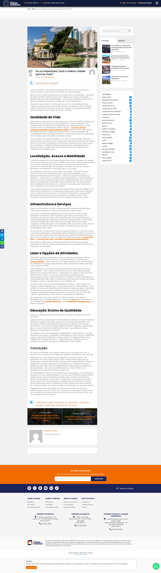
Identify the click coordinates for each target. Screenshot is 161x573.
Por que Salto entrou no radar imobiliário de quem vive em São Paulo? (45, 418)
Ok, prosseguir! (31, 567)
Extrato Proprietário (69, 507)
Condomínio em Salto (109, 109)
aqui (73, 299)
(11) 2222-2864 (82, 526)
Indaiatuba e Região (42, 83)
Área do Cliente (127, 488)
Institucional (106, 135)
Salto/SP (104, 155)
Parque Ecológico (37, 261)
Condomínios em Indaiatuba (111, 111)
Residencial (30, 502)
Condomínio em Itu (108, 106)
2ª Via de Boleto (68, 504)
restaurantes (39, 405)
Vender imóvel (106, 161)
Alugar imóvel (106, 97)
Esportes (105, 126)
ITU (66, 402)
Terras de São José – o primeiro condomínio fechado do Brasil (62, 239)
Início (29, 9)
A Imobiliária (85, 502)
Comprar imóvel (107, 103)
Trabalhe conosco (87, 504)
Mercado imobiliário (108, 149)
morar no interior (73, 402)
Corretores (105, 117)
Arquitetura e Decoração (110, 100)
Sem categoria (107, 158)
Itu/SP (104, 140)
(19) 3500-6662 (117, 529)
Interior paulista (53, 83)
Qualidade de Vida (108, 152)
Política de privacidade (80, 554)
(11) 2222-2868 (46, 524)
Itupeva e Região (107, 143)
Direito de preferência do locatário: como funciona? (120, 57)
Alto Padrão (31, 504)
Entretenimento (107, 123)
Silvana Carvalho (50, 405)
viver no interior (72, 405)
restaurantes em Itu (52, 301)
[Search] (129, 31)
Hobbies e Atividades (108, 129)
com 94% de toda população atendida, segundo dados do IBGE (58, 129)
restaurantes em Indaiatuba (78, 301)
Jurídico (104, 146)
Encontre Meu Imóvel (33, 507)
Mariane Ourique (49, 77)
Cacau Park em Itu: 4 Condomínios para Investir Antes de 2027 (80, 418)
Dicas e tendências (108, 120)
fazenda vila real (41, 402)
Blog (33, 9)
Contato (84, 507)
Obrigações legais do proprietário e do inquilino (120, 67)
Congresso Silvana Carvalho (111, 114)
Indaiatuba (50, 402)
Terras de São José (61, 405)
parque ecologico (84, 402)
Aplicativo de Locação (70, 502)
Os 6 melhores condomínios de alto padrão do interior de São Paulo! (121, 47)
